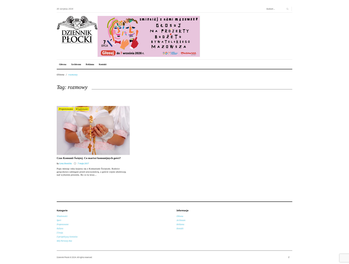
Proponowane (66, 108)
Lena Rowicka (65, 163)
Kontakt (102, 64)
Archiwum (76, 64)
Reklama (90, 64)
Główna (62, 64)
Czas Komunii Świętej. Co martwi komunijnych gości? (89, 158)
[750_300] (149, 17)
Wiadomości (82, 108)
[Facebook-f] (288, 257)
